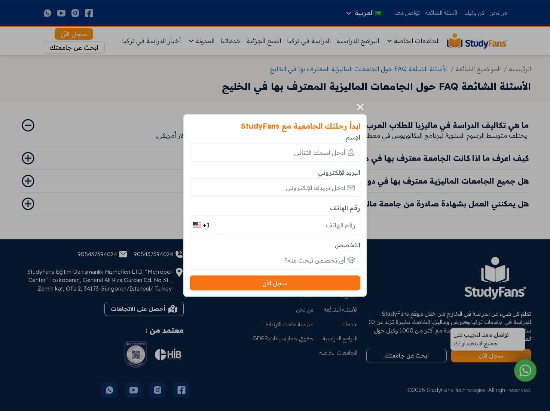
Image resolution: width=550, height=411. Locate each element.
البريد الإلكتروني (339, 172)
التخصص (347, 245)
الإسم (353, 137)
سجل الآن (275, 283)
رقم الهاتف (345, 207)
